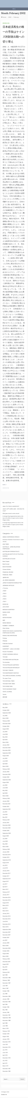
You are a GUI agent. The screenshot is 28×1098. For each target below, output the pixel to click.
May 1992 (5, 1009)
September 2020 (7, 833)
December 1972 (6, 1058)
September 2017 (7, 878)
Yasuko (4, 694)
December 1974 (6, 1047)
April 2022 (5, 793)
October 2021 (6, 806)
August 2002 (6, 953)
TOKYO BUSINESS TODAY (9, 689)
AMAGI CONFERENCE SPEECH (11, 537)
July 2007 (5, 940)
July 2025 (5, 715)
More (4, 484)
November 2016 (6, 900)
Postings (5, 638)
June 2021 (5, 814)
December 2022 (6, 774)
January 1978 (6, 1039)
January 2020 (6, 852)
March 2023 (5, 766)
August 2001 (6, 964)
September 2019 (7, 860)
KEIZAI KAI (6, 23)
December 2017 (6, 873)
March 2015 (5, 905)
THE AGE (5, 657)
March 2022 (5, 796)
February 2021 (6, 820)
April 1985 (5, 1023)
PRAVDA (5, 641)
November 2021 (6, 803)
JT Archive (5, 588)
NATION (5, 615)
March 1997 (5, 988)
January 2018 (6, 870)
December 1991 (6, 1015)
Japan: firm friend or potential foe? (11, 506)
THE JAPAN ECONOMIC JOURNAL (12, 675)
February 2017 (6, 892)
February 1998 (6, 980)
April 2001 (5, 969)
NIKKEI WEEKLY (7, 623)
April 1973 (5, 1055)
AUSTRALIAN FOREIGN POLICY (11, 551)
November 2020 (6, 828)
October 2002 (6, 951)
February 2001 (6, 972)
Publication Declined (7, 643)
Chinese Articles (7, 569)
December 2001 (6, 961)
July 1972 (5, 1060)
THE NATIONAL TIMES (8, 681)
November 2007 (6, 935)
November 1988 (6, 1020)
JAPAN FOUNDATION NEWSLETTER (12, 583)
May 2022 (5, 790)
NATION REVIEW (7, 617)
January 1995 (6, 999)
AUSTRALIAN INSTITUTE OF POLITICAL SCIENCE (13, 555)
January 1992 (6, 1012)
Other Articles (6, 628)
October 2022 (6, 777)
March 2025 (5, 718)
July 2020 (5, 838)
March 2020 (5, 846)
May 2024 (5, 737)
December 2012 (6, 916)
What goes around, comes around (11, 513)
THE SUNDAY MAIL (8, 686)
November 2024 (6, 723)
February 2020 (6, 849)
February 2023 (6, 769)
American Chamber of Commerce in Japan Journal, (13, 540)
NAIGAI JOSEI (6, 612)
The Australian (6, 662)
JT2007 (4, 591)
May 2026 (5, 707)
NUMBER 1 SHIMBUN (8, 625)
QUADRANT (6, 646)
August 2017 (6, 881)
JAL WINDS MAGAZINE (9, 580)
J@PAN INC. (6, 577)
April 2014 (5, 908)
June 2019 (5, 868)
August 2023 (6, 755)
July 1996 (5, 993)
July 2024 (5, 731)
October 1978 (6, 1033)
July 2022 (5, 785)
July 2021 (5, 812)
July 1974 (5, 1050)
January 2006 (6, 943)
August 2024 (6, 729)
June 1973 (5, 1052)
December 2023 (6, 747)
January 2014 (6, 913)
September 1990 (7, 1017)
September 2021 (7, 809)
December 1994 (6, 1001)
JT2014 (4, 596)
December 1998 (6, 977)
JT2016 (4, 599)
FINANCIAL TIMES (7, 574)
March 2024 (5, 742)
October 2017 (6, 876)
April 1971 (5, 1063)
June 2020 (5, 841)
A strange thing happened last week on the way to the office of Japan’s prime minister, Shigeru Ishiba (13, 518)
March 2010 (5, 927)
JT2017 (4, 601)
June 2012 (5, 921)
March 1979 (5, 1028)
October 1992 (6, 1007)
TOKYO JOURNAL (7, 691)
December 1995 (6, 996)
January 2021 (6, 822)
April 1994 (5, 1004)
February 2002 (6, 959)
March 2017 (5, 889)
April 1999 (5, 975)
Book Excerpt (6, 564)
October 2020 (6, 830)
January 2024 (6, 745)
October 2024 (6, 726)
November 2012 (6, 919)
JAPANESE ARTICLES (8, 585)
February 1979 (6, 1031)
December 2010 (6, 924)
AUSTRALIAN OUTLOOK (9, 558)
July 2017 (5, 884)
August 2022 (6, 782)
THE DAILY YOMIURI (8, 670)
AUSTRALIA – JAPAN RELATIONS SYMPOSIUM (11, 548)
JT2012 (4, 593)
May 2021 (5, 817)
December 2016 (6, 897)
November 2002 (6, 948)
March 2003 (5, 945)
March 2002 (5, 956)
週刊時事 (5, 697)
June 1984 (5, 1026)
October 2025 (6, 710)
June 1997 (5, 985)
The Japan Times (7, 678)
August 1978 (6, 1036)
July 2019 (5, 865)
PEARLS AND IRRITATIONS (10, 635)
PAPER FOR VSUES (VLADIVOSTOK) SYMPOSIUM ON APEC (12, 632)
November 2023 (6, 750)
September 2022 (7, 779)
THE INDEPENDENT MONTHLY (11, 673)
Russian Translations (8, 651)
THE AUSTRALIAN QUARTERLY (11, 665)
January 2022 (6, 801)
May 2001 (5, 967)
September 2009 (7, 929)
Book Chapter (6, 561)
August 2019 (6, 862)
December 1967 (6, 1068)
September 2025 (7, 713)
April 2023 (5, 763)
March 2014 (5, 910)
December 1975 (6, 1042)
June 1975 (5, 1044)
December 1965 (6, 1071)
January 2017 (6, 894)
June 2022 (5, 787)
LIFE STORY (6, 607)
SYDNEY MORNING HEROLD (10, 654)
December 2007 (6, 932)
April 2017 (5, 886)
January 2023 (6, 771)
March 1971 (5, 1066)
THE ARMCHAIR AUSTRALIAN (10, 659)
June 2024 (5, 734)
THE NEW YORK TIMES (9, 683)
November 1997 (6, 983)
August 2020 (6, 836)
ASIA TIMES (6, 544)
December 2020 (6, 825)
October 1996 (6, 991)
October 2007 (6, 937)
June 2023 (5, 761)
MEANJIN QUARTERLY (9, 609)
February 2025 (6, 721)
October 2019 (6, 857)
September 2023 (7, 753)
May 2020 (5, 844)
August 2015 (6, 902)
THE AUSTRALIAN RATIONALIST (11, 667)
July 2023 (5, 758)
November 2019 (6, 854)
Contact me (4, 1094)
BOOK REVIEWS (7, 566)
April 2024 (5, 739)
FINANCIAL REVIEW (8, 572)
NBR (4, 620)
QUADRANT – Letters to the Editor (11, 649)
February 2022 (6, 798)
